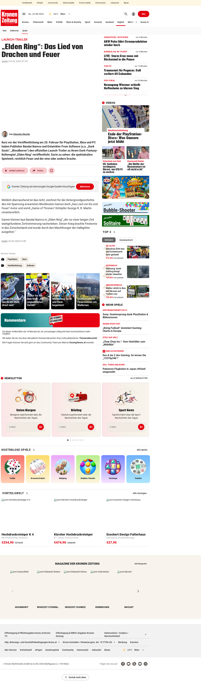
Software (30, 265)
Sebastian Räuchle (21, 134)
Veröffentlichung (15, 265)
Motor (131, 22)
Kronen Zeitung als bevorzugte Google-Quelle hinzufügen (51, 186)
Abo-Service (11, 650)
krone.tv (145, 22)
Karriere (134, 642)
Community (53, 3)
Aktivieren (85, 186)
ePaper (40, 3)
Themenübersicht (88, 338)
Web (4, 31)
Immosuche (100, 3)
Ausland (110, 22)
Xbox (24, 259)
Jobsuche (115, 3)
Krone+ (25, 22)
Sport (87, 22)
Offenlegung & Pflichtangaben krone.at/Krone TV (27, 634)
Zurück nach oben (75, 677)
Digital (120, 22)
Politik (59, 22)
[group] (12, 291)
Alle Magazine (141, 564)
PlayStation (12, 259)
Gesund (98, 22)
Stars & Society (73, 22)
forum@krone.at (77, 342)
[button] (136, 22)
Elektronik (14, 31)
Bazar (126, 3)
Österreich (38, 22)
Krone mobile (84, 3)
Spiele (24, 31)
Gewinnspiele (68, 3)
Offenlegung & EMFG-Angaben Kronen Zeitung (75, 634)
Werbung (122, 642)
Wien (49, 22)
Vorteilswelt (27, 3)
